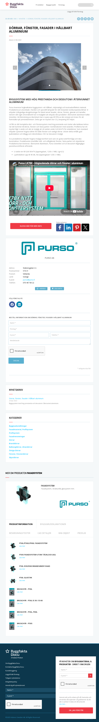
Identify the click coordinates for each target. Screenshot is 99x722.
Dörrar (12, 440)
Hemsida (42, 289)
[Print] (92, 18)
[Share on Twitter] (88, 18)
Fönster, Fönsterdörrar (18, 454)
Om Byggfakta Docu (12, 663)
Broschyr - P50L (24, 589)
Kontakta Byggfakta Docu (14, 667)
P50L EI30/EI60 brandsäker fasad (34, 566)
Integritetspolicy (11, 682)
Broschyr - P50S (24, 623)
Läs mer (22, 546)
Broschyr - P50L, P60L (27, 612)
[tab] (20, 524)
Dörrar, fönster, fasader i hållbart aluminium (26, 398)
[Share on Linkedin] (82, 18)
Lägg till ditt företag (75, 11)
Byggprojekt (51, 5)
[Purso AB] (75, 504)
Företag (61, 5)
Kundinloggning (11, 671)
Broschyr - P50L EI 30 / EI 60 (30, 600)
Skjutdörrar (14, 457)
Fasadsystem (47, 485)
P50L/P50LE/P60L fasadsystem (33, 543)
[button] (14, 66)
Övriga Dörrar (15, 450)
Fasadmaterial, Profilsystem (21, 429)
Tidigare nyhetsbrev (12, 678)
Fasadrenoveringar (17, 436)
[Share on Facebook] (78, 18)
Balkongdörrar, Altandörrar (20, 447)
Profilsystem (14, 433)
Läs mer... (62, 704)
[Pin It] (85, 18)
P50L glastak (25, 577)
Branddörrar (14, 443)
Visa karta (58, 289)
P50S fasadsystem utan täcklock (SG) (37, 554)
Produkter (40, 5)
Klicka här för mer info (31, 226)
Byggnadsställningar (18, 426)
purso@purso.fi (29, 280)
